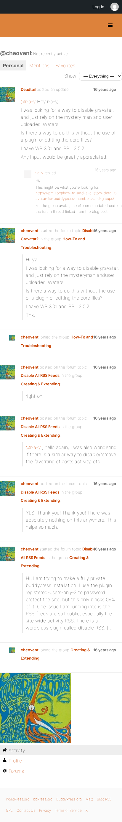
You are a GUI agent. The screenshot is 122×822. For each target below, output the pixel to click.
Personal (13, 65)
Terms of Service (68, 810)
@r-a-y (28, 101)
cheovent (29, 230)
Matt (89, 799)
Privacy (45, 810)
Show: (71, 76)
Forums (16, 771)
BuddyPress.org (9, 25)
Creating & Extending (40, 384)
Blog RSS (104, 799)
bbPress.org (42, 799)
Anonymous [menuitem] (114, 7)
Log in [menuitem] (98, 6)
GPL (9, 810)
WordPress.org (17, 799)
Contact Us (26, 810)
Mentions (39, 65)
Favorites (65, 65)
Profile (15, 761)
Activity (17, 750)
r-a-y (39, 173)
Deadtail (28, 89)
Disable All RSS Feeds (40, 375)
